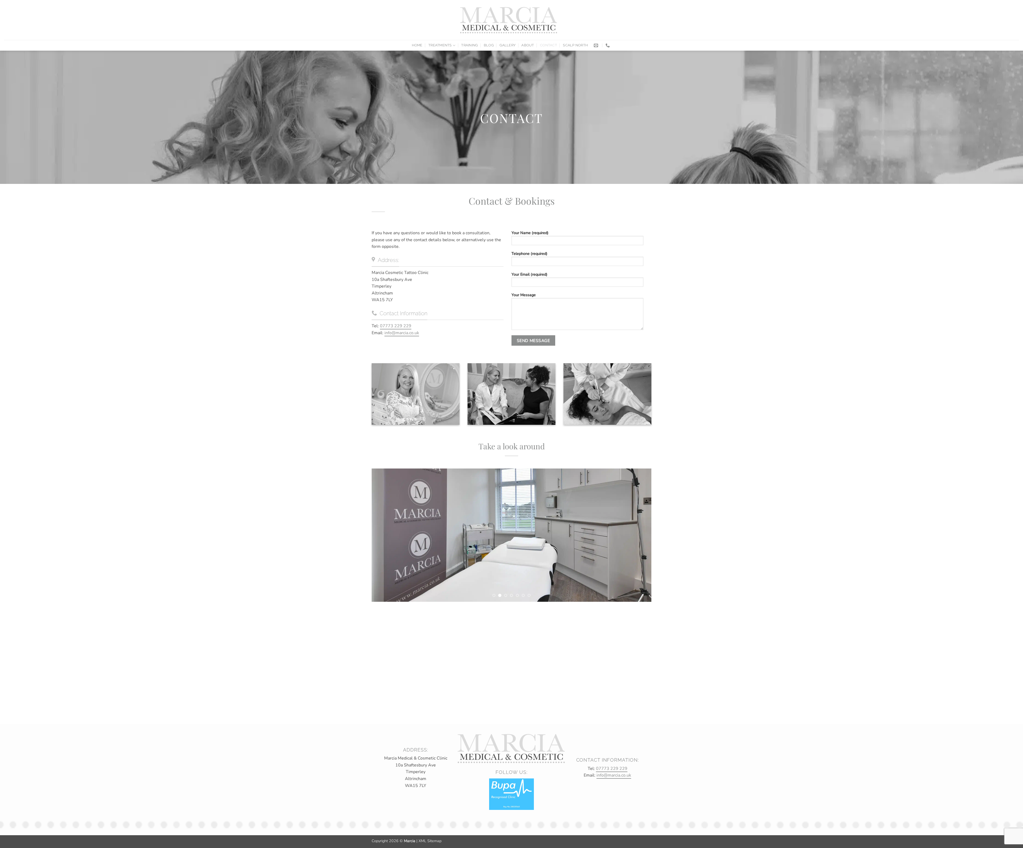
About (527, 45)
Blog (489, 45)
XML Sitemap (430, 840)
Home (417, 45)
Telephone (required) (529, 253)
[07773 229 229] (608, 45)
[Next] (639, 535)
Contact (548, 45)
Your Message (524, 294)
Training (469, 45)
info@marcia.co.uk (401, 333)
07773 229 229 (395, 326)
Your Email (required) (529, 274)
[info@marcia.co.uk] (596, 45)
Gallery (507, 45)
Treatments (440, 45)
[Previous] (384, 535)
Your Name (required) (530, 232)
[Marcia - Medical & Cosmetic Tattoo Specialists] (509, 20)
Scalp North (575, 45)
